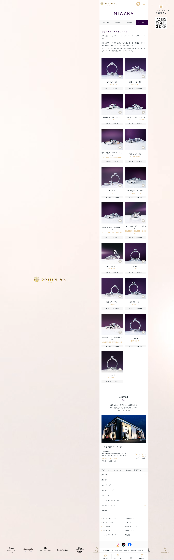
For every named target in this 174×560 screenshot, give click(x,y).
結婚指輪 (129, 22)
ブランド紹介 (105, 22)
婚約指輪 (117, 22)
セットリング (142, 22)
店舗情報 (105, 511)
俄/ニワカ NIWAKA (112, 88)
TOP (103, 470)
